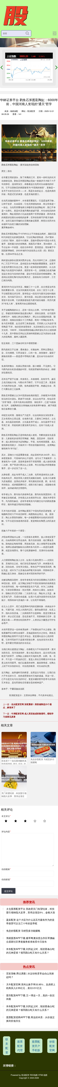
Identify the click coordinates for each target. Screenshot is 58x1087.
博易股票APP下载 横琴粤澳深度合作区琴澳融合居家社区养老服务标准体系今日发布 (30, 939)
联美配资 (6, 1045)
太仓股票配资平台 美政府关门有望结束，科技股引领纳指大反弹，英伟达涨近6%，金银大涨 (30, 910)
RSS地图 (34, 1075)
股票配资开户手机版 (36, 1045)
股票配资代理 (20, 1045)
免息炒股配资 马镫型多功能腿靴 (23, 930)
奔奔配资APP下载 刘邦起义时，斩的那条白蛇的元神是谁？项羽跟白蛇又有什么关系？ (30, 950)
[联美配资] (15, 15)
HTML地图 (42, 1075)
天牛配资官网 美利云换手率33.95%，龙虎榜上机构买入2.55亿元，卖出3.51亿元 (30, 986)
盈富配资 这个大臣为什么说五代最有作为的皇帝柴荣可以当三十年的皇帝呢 (30, 921)
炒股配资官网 (52, 1045)
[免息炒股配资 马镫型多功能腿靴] (43, 744)
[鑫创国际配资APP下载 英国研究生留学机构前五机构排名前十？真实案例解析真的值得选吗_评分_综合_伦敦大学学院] (14, 744)
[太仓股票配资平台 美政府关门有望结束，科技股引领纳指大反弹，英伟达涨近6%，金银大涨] (14, 778)
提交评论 (8, 891)
